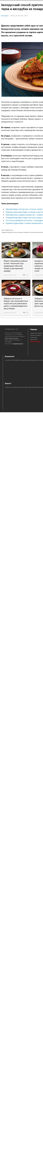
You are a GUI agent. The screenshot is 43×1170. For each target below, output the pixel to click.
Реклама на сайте (35, 341)
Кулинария (5, 16)
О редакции (33, 337)
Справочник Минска (36, 333)
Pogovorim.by (10, 329)
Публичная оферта (35, 335)
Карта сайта (33, 339)
